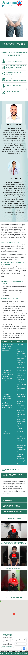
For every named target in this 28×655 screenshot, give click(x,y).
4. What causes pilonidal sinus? (12, 511)
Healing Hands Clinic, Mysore (7, 635)
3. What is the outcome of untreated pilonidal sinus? (11, 506)
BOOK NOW (5, 653)
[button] (14, 614)
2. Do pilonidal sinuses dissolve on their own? (13, 500)
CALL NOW (16, 653)
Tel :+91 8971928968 (7, 646)
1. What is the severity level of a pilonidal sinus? (13, 475)
